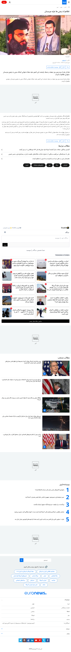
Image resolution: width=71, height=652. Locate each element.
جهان (61, 7)
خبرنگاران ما (67, 623)
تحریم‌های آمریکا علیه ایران (20, 576)
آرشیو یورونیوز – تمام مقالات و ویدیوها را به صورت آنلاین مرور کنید (18, 623)
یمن (57, 7)
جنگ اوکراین (54, 576)
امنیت (26, 165)
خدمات (68, 629)
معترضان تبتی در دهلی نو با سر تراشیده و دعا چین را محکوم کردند (51, 159)
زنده (4, 2)
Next (68, 612)
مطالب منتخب (64, 358)
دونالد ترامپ (35, 576)
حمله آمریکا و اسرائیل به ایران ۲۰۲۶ (25, 571)
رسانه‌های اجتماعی (20, 580)
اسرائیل (32, 580)
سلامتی (32, 612)
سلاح (44, 585)
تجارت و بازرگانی (65, 608)
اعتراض (65, 165)
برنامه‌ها (32, 619)
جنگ (57, 165)
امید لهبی (64, 60)
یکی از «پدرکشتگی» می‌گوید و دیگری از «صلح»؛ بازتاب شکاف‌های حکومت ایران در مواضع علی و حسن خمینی (39, 154)
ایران (45, 576)
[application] (35, 35)
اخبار (65, 7)
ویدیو (68, 619)
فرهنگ (32, 615)
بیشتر (68, 634)
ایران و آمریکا (43, 580)
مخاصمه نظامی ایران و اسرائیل (47, 571)
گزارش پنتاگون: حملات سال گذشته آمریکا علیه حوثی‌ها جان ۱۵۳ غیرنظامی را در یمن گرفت (44, 150)
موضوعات (67, 600)
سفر (69, 615)
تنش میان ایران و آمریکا (31, 585)
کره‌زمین (32, 608)
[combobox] (35, 560)
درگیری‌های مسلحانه (38, 165)
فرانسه (53, 580)
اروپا (68, 604)
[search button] (21, 560)
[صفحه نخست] (69, 7)
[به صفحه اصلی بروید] (64, 2)
